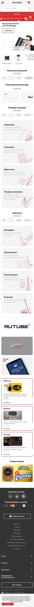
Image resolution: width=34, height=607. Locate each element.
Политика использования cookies (20, 600)
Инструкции (17, 536)
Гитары (19, 78)
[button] (15, 483)
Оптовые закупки (17, 539)
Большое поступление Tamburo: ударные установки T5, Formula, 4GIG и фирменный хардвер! (15, 395)
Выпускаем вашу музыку (17, 542)
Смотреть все (17, 73)
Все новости (6, 402)
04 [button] (3, 48)
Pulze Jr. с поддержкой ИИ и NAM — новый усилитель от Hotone (15, 422)
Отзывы (17, 530)
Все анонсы (6, 428)
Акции (17, 527)
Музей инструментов (16, 546)
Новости (17, 524)
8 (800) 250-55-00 (19, 590)
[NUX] (10, 97)
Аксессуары (27, 114)
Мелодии (17, 533)
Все (4, 78)
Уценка (17, 549)
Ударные (11, 78)
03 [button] (3, 46)
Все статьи (6, 454)
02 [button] (3, 43)
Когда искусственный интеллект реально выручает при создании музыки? (15, 448)
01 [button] (3, 41)
